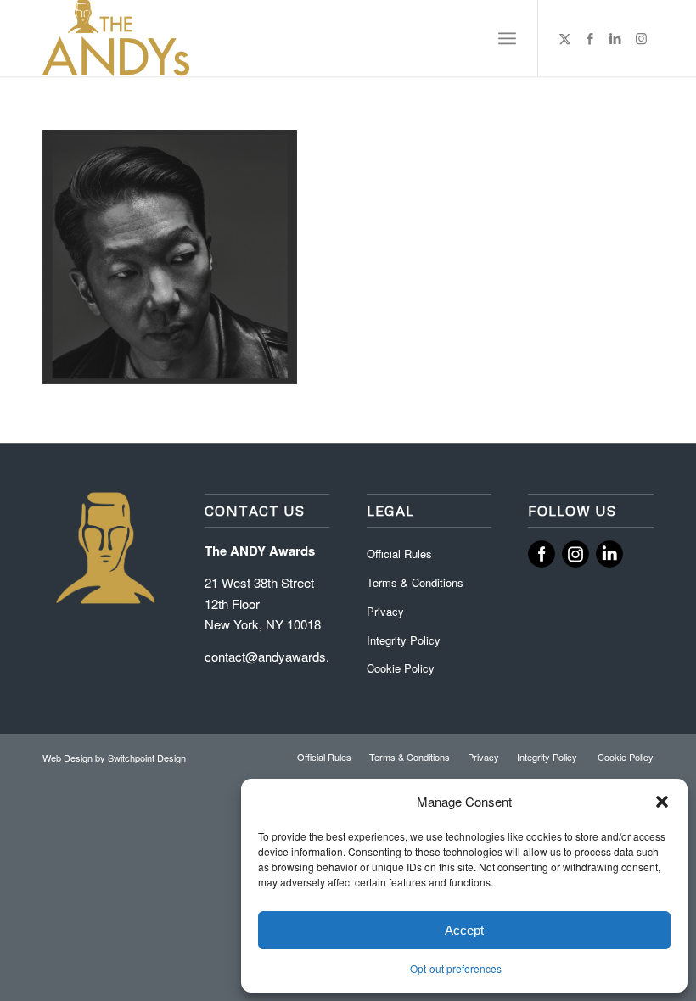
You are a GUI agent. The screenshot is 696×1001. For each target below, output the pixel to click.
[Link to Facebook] (590, 38)
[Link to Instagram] (641, 38)
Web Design (68, 757)
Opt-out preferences (456, 968)
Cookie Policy (401, 668)
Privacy (385, 611)
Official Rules (399, 553)
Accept (464, 930)
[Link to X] (564, 38)
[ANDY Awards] (115, 38)
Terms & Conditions (415, 582)
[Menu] (507, 38)
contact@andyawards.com (279, 656)
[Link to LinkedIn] (615, 38)
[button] (662, 801)
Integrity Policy (405, 640)
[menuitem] (507, 38)
